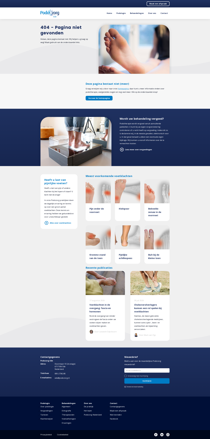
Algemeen (66, 406)
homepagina (123, 88)
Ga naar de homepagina (99, 98)
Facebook (114, 419)
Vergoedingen (46, 411)
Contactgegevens (117, 406)
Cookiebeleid (62, 434)
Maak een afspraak (158, 4)
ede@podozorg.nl (62, 378)
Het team (88, 411)
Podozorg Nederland (93, 415)
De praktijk (88, 406)
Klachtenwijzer (46, 419)
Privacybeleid (46, 434)
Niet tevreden (116, 415)
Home (109, 13)
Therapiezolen (68, 415)
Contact (164, 13)
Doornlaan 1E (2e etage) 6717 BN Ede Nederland (65, 366)
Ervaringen (66, 423)
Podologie (121, 13)
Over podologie (47, 406)
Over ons (152, 13)
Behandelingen (137, 13)
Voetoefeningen (69, 419)
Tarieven (44, 415)
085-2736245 (60, 373)
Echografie (66, 411)
